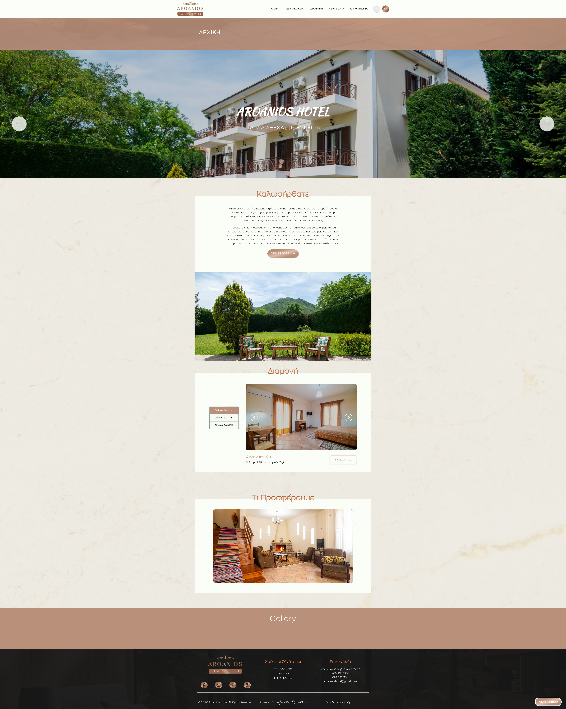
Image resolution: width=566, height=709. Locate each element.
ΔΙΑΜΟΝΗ (316, 9)
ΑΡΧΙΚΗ (275, 9)
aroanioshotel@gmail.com (340, 681)
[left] (19, 123)
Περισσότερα (343, 459)
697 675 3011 (340, 677)
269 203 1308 (340, 673)
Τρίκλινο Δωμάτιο (224, 418)
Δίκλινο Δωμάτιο (224, 410)
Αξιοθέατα (336, 9)
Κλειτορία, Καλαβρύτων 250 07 (340, 669)
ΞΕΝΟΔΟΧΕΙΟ (295, 9)
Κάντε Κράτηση (548, 702)
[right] (546, 123)
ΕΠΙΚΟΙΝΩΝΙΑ (359, 9)
